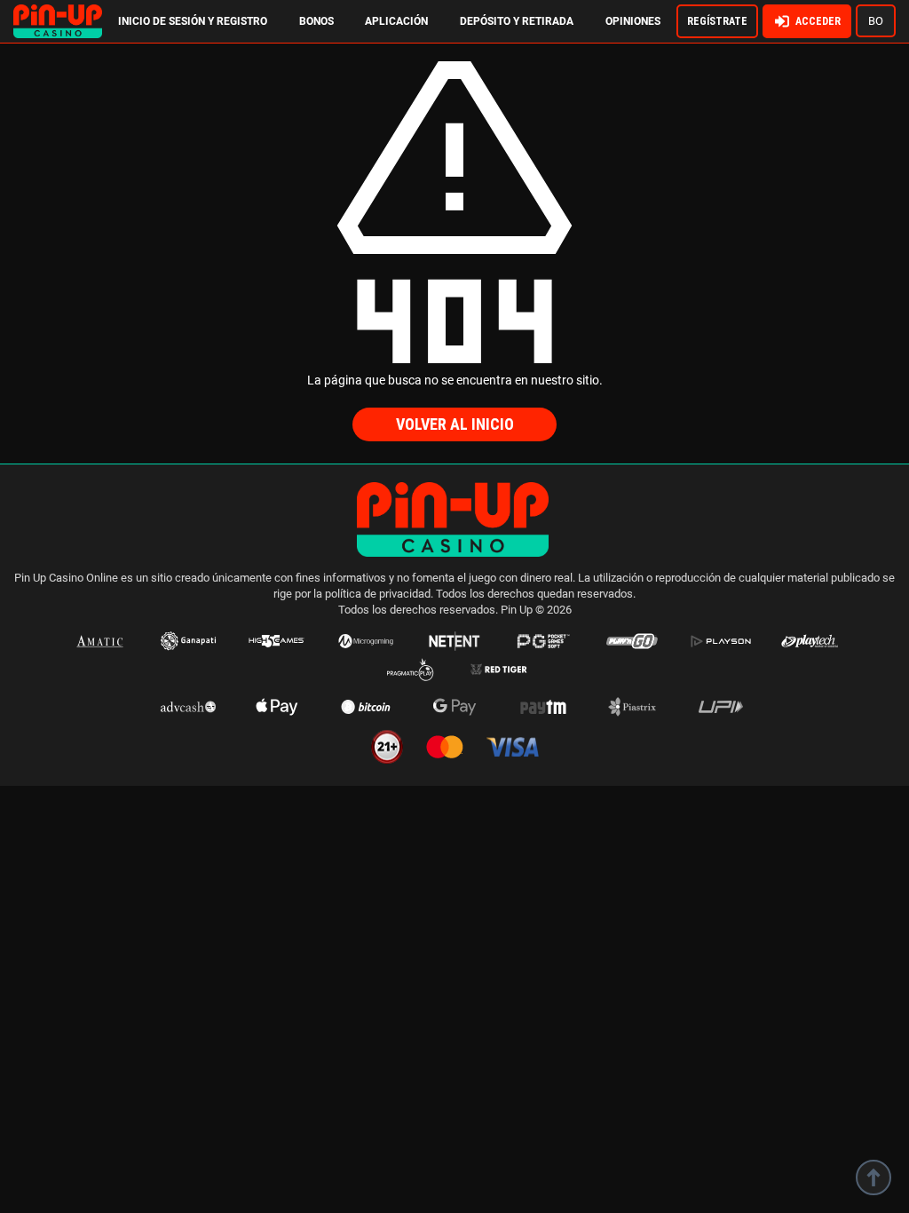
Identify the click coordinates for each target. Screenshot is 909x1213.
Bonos (316, 21)
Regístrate (717, 21)
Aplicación (396, 21)
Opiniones (632, 21)
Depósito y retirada (516, 21)
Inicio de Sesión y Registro (192, 21)
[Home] (57, 12)
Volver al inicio (455, 424)
